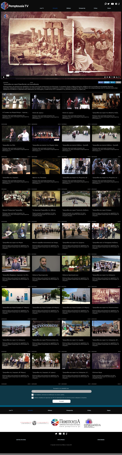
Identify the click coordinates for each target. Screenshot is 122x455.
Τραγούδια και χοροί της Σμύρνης (73, 242)
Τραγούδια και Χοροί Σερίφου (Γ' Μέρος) (16, 307)
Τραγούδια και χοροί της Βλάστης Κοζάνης (106, 112)
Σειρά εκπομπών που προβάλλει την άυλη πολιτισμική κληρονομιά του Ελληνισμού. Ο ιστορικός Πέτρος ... (44, 214)
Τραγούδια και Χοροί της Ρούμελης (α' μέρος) (106, 177)
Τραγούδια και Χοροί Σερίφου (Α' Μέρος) (76, 307)
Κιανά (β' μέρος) (38, 112)
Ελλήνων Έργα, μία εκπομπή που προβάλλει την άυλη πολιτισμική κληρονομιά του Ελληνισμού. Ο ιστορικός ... (105, 214)
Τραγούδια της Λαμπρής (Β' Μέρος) (14, 372)
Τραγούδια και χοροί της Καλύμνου (104, 275)
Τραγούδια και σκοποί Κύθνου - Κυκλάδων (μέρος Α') (106, 145)
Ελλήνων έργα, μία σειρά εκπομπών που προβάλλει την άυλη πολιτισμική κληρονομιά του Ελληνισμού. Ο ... (15, 117)
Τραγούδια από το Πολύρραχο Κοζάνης (105, 242)
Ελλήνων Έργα (97, 372)
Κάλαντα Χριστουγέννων (70, 275)
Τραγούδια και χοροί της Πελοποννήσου (105, 307)
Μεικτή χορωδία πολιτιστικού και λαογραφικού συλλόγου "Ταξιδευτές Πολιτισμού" (46, 242)
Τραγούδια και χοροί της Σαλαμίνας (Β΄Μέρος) (106, 340)
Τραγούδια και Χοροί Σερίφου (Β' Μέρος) (46, 307)
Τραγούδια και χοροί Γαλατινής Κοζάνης (76, 210)
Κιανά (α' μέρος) (68, 112)
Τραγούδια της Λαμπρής (10, 177)
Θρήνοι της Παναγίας (39, 177)
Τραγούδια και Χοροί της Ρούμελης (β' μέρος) (76, 177)
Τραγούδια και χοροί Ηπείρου (102, 210)
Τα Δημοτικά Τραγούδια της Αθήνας (44, 210)
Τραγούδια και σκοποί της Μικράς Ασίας (45, 145)
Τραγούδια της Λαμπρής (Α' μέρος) (44, 372)
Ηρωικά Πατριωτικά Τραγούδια (12, 210)
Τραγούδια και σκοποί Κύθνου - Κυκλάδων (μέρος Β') (76, 145)
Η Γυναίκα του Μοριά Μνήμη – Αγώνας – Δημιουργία (16, 112)
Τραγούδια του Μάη (9, 145)
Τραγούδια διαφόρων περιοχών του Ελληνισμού (16, 275)
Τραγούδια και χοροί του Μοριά (13, 242)
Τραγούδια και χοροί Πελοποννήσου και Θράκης (46, 340)
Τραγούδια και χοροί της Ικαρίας (73, 340)
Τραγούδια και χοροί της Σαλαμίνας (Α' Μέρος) (76, 372)
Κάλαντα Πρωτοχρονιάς (40, 275)
